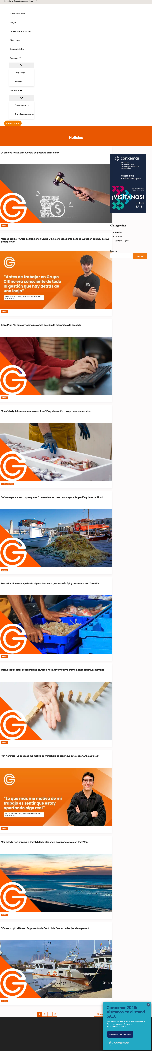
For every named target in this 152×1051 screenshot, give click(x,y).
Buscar (113, 251)
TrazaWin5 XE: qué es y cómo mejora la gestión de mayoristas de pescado (41, 324)
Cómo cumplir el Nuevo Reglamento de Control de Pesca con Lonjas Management (45, 928)
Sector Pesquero (7, 484)
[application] (19, 58)
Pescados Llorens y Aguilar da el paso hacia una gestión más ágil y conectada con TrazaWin (50, 583)
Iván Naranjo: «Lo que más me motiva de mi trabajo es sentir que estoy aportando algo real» (50, 755)
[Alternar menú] (21, 65)
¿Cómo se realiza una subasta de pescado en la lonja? (30, 152)
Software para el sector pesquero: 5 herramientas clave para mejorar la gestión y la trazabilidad (52, 497)
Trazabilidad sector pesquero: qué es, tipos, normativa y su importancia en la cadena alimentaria (52, 669)
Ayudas (118, 232)
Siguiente (102, 1014)
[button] (20, 1)
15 (55, 1014)
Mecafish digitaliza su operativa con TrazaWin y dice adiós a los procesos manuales (45, 411)
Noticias (4, 225)
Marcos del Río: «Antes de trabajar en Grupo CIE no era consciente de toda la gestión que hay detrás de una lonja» (55, 240)
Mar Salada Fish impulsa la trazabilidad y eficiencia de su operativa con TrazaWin (44, 842)
